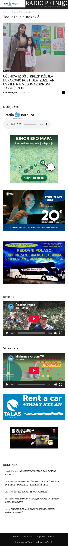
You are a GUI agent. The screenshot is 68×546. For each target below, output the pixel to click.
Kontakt (51, 536)
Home (6, 12)
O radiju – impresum (22, 536)
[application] (34, 318)
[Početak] (7, 333)
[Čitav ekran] (60, 333)
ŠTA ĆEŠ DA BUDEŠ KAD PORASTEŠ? (31, 491)
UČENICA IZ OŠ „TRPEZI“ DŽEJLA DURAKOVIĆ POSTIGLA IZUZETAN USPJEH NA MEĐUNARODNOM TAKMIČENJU (29, 82)
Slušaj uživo (40, 536)
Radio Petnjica (10, 92)
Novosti (7, 71)
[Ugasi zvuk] (55, 333)
